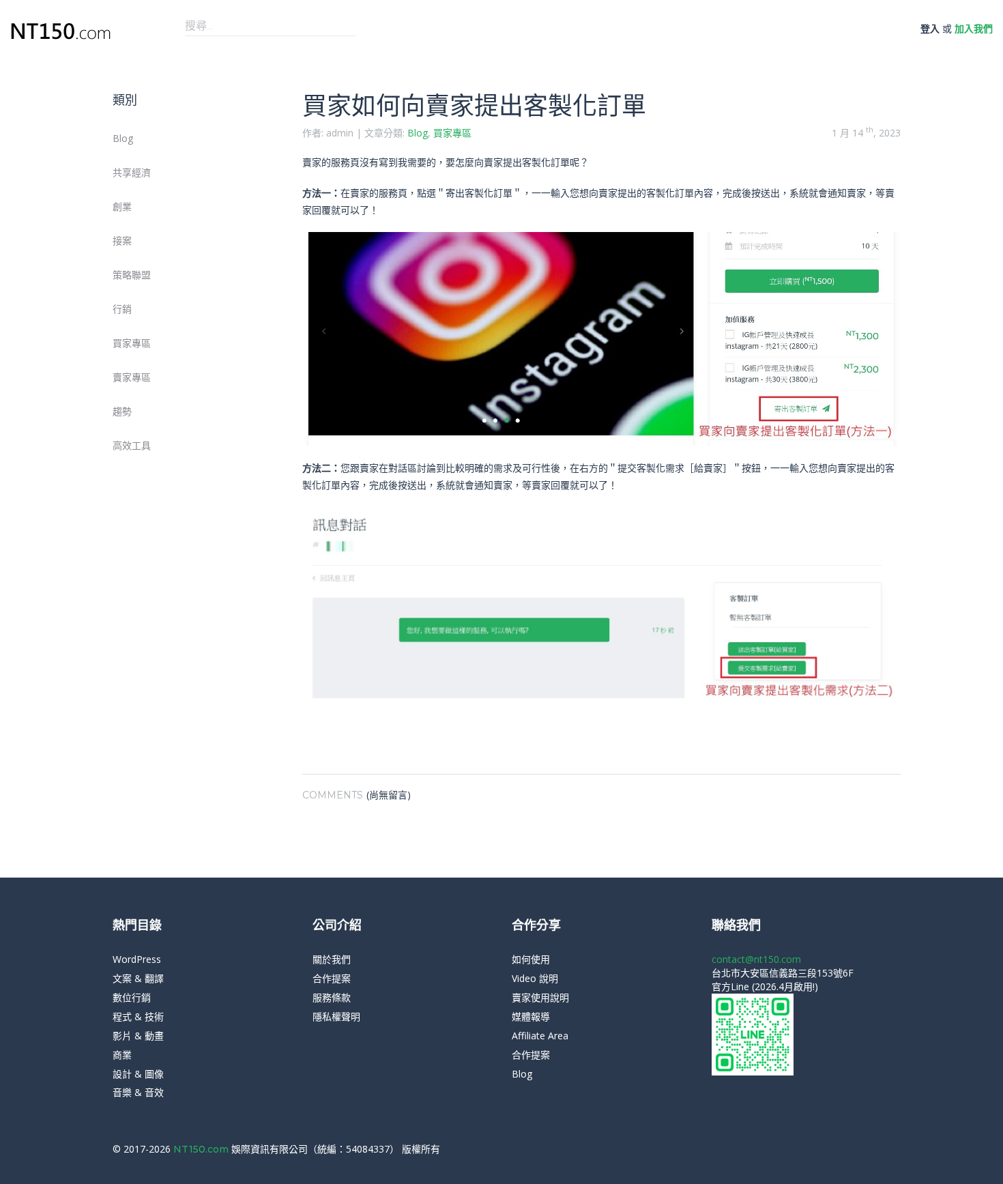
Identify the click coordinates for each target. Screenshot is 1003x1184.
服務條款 (331, 997)
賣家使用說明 (540, 997)
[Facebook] (866, 1149)
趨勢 (122, 411)
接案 (122, 240)
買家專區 (132, 342)
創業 (122, 206)
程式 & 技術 (138, 1016)
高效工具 (132, 445)
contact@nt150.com (756, 959)
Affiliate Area (540, 1035)
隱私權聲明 (336, 1016)
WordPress (137, 959)
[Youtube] (886, 1149)
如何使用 (531, 959)
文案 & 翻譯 (138, 978)
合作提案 (331, 978)
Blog (123, 138)
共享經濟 (132, 172)
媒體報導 (531, 1016)
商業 (122, 1054)
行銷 (122, 308)
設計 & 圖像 (138, 1073)
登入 (930, 28)
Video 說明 (535, 978)
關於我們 (331, 959)
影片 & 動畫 (138, 1035)
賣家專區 (132, 377)
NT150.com (202, 1149)
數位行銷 (132, 997)
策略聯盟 (132, 274)
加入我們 (974, 28)
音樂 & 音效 (138, 1092)
